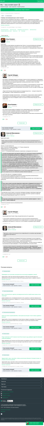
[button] (22, 22)
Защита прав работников (8, 291)
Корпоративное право (9, 13)
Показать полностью (6, 279)
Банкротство (16, 13)
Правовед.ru (4, 378)
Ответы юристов (4, 35)
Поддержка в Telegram (6, 395)
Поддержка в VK (5, 397)
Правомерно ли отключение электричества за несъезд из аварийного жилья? (19, 274)
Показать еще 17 (22, 260)
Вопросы (2, 13)
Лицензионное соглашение (5, 409)
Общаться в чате (38, 39)
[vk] (1, 414)
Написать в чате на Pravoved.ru (7, 391)
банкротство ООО (13, 29)
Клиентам (3, 381)
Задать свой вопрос (36, 128)
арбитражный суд (33, 29)
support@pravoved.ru (6, 393)
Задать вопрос (40, 1)
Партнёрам (3, 386)
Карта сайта (3, 411)
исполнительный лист (5, 29)
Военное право (6, 333)
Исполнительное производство (9, 312)
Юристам (3, 384)
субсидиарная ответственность (23, 29)
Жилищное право (7, 271)
